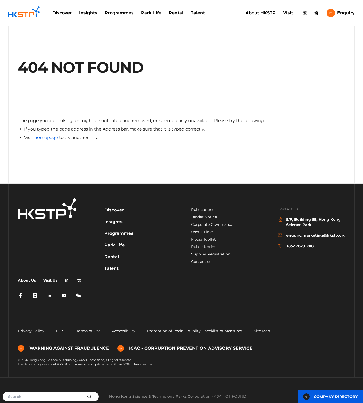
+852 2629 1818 (300, 246)
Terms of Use (88, 330)
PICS (60, 330)
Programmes (119, 12)
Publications (202, 209)
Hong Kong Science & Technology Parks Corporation (160, 396)
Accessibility (123, 330)
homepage (46, 137)
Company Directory (336, 396)
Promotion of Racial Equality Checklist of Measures (194, 330)
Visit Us (50, 280)
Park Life (151, 12)
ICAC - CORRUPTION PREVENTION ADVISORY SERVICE (190, 348)
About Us (27, 280)
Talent (198, 12)
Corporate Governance (212, 224)
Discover (62, 12)
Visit (288, 12)
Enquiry (346, 12)
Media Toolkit (203, 239)
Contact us (201, 261)
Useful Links (202, 231)
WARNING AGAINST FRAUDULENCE (69, 348)
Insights (88, 12)
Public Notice (203, 246)
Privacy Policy (31, 330)
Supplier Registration (210, 254)
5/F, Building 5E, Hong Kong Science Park (313, 222)
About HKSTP (261, 12)
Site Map (262, 330)
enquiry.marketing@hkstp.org (315, 235)
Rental (176, 12)
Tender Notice (204, 217)
